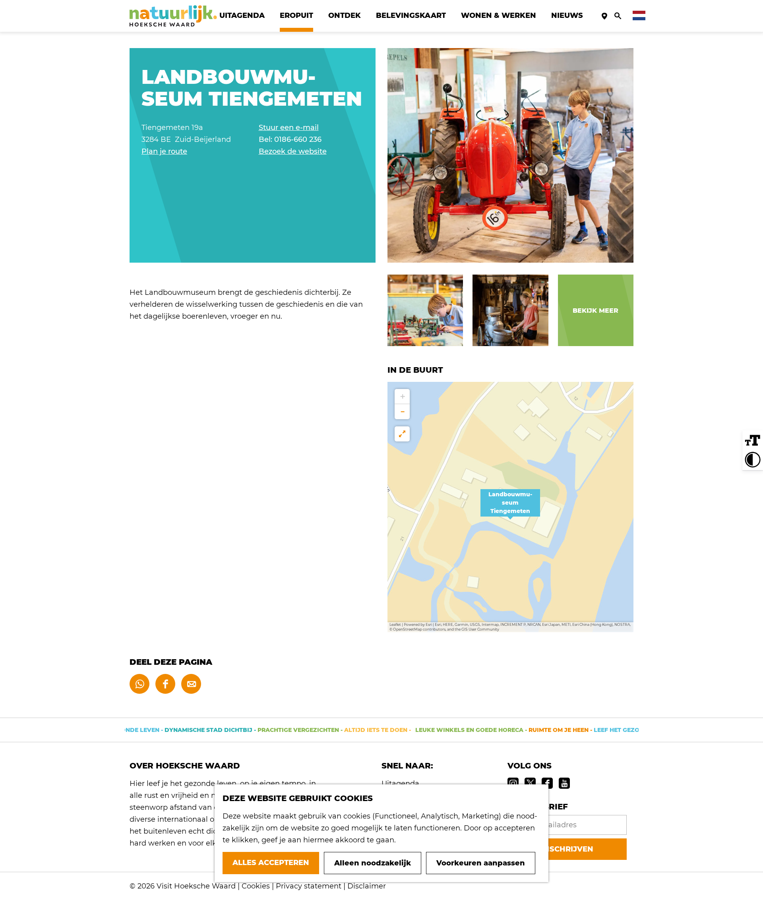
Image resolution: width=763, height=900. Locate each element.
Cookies (256, 886)
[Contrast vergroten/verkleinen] (752, 459)
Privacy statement (308, 886)
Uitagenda (400, 783)
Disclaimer (366, 886)
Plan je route (164, 151)
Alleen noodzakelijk (372, 863)
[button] (510, 507)
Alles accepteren (270, 862)
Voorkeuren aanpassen (480, 863)
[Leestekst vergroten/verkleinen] (752, 440)
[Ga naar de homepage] (173, 16)
